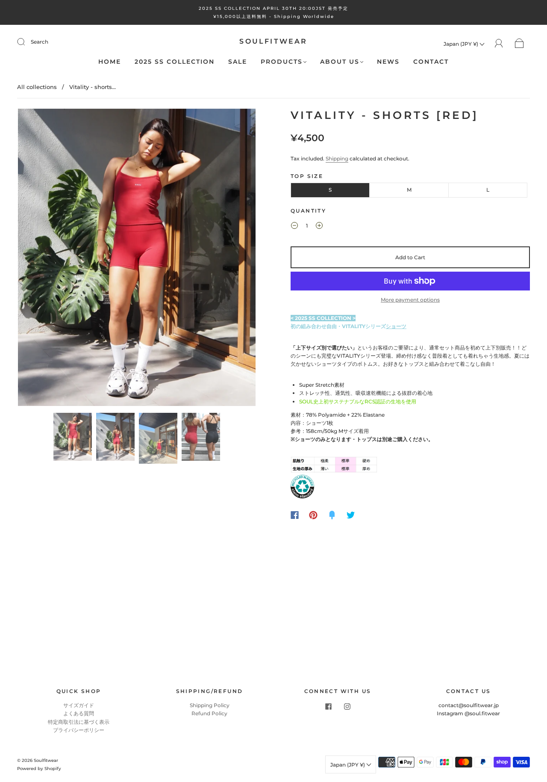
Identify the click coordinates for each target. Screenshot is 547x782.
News (388, 61)
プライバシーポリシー (78, 730)
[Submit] (26, 42)
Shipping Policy (209, 705)
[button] (41, 259)
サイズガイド (78, 705)
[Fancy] (332, 515)
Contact (431, 61)
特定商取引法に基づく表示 (78, 722)
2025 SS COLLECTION (175, 61)
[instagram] (347, 706)
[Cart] (519, 44)
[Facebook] (294, 515)
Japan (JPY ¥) (461, 44)
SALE (237, 61)
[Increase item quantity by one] (319, 226)
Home (109, 61)
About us (339, 61)
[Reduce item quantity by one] (294, 226)
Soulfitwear (273, 41)
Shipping (337, 158)
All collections (37, 86)
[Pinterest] (313, 515)
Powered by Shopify (39, 768)
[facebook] (328, 706)
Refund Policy (209, 713)
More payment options (410, 299)
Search (39, 42)
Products (282, 61)
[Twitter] (350, 515)
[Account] (499, 43)
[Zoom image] (136, 259)
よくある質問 (78, 713)
